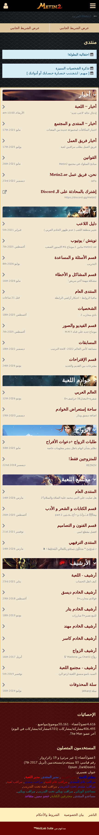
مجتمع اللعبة (75, 479)
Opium (72, 767)
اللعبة (84, 211)
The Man (76, 733)
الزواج (83, 429)
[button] (93, 5)
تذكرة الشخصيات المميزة (72, 68)
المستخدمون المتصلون (76, 748)
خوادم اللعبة (76, 380)
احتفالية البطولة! (78, 54)
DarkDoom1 (87, 767)
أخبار (84, 94)
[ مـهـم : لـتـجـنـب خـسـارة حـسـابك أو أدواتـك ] (58, 73)
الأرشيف (80, 563)
